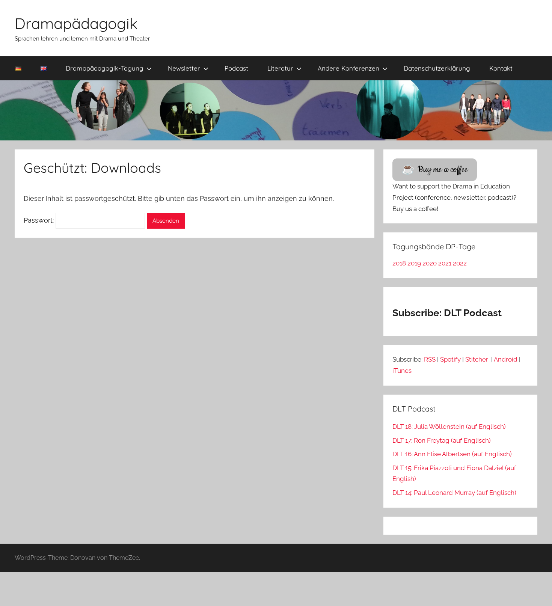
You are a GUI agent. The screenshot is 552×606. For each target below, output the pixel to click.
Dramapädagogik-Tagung (104, 68)
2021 (444, 263)
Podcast (236, 68)
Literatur (280, 68)
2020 (429, 263)
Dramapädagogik (76, 23)
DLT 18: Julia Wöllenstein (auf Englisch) (449, 426)
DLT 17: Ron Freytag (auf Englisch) (441, 440)
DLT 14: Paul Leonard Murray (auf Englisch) (454, 492)
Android (505, 359)
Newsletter (184, 68)
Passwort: (40, 220)
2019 (414, 263)
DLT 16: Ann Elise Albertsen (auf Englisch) (452, 454)
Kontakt (501, 68)
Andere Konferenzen (348, 68)
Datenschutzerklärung (437, 68)
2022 (460, 263)
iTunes (402, 370)
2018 (399, 263)
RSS (430, 359)
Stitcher (477, 359)
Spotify (450, 359)
